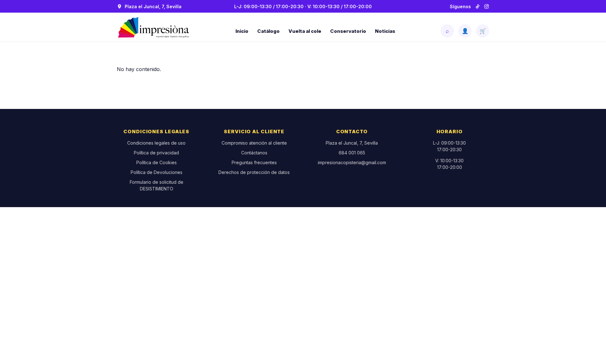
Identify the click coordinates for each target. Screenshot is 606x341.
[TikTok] (477, 6)
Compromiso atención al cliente (254, 143)
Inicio (241, 31)
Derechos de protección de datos (254, 172)
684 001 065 (352, 152)
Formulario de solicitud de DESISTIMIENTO (156, 185)
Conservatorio (348, 31)
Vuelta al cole (304, 31)
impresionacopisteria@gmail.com (352, 162)
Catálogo (268, 31)
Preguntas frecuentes (254, 162)
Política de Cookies (156, 162)
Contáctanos (254, 152)
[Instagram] (486, 6)
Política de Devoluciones (156, 172)
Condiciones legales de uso (156, 143)
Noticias (385, 31)
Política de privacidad (156, 152)
